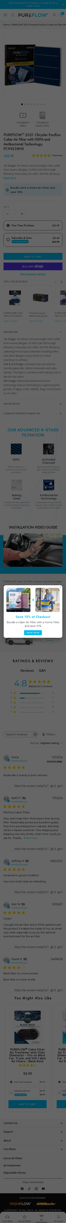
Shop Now (33, 632)
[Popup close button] (60, 586)
